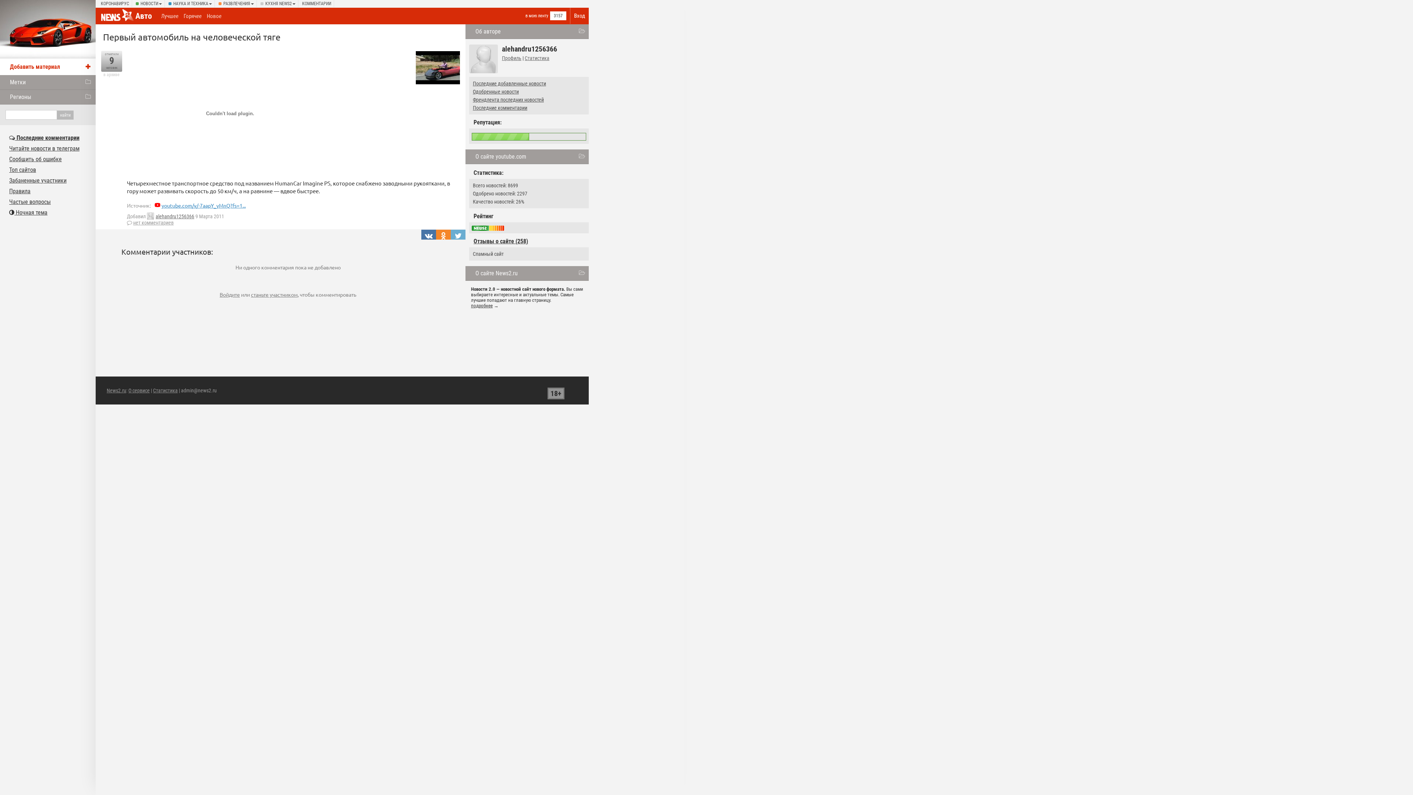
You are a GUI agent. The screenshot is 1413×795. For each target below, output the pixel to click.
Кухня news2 (278, 3)
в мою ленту (536, 15)
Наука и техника (190, 3)
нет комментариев (153, 223)
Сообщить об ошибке (35, 159)
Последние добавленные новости (509, 83)
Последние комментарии (500, 108)
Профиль (511, 58)
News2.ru (116, 390)
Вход (579, 16)
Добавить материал (35, 66)
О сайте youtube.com (500, 156)
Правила (20, 191)
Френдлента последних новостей (508, 100)
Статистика (537, 58)
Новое (214, 16)
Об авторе (488, 31)
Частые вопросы (30, 201)
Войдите (230, 294)
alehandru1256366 (175, 216)
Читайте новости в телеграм (44, 148)
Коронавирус (115, 3)
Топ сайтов (22, 169)
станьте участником (274, 294)
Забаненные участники (38, 180)
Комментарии (316, 3)
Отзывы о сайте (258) (501, 241)
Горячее (193, 16)
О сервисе (139, 390)
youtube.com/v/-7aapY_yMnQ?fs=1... (204, 205)
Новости (149, 3)
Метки (18, 82)
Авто (143, 16)
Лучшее (169, 16)
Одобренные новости (496, 92)
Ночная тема (30, 212)
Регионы (20, 96)
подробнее (482, 305)
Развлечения (236, 3)
